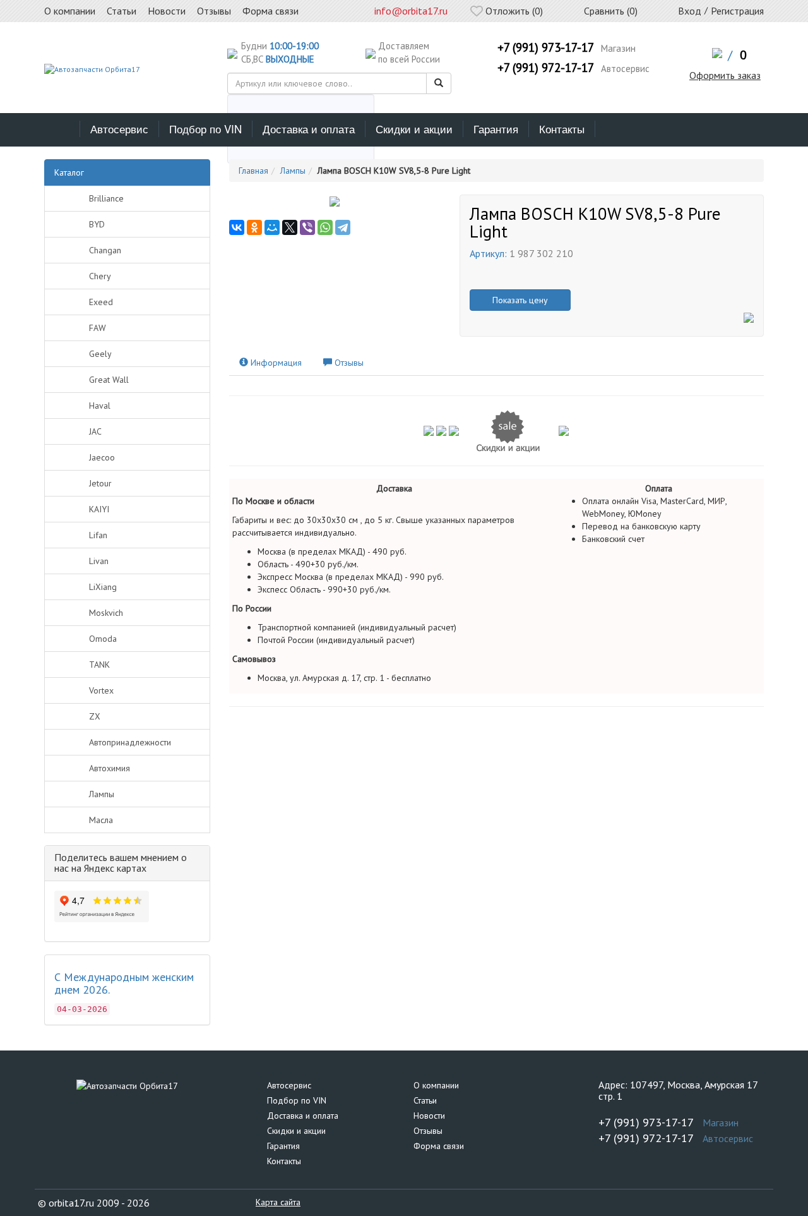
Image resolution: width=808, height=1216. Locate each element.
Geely (100, 353)
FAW (97, 328)
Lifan (98, 535)
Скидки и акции (414, 128)
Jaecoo (102, 457)
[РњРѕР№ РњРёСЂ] (272, 227)
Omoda (103, 638)
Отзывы (428, 1130)
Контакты (562, 128)
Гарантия (495, 128)
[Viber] (307, 227)
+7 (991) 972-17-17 (545, 67)
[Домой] (62, 129)
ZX (94, 716)
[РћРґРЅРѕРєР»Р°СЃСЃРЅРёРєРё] (254, 227)
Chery (100, 276)
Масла (101, 820)
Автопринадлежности (130, 742)
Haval (99, 405)
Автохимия (109, 768)
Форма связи (438, 1146)
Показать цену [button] (520, 300)
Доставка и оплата (309, 128)
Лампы (101, 794)
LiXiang (103, 587)
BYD (97, 224)
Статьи (425, 1100)
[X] (289, 227)
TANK (99, 664)
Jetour (100, 483)
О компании (436, 1085)
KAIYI (99, 509)
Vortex (101, 690)
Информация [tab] (275, 362)
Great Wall (109, 379)
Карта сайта (278, 1202)
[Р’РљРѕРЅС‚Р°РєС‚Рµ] (236, 227)
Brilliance (106, 198)
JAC (95, 431)
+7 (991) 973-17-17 (545, 47)
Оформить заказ (725, 75)
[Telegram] (342, 227)
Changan (105, 250)
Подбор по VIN (205, 128)
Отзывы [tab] (348, 362)
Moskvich (106, 612)
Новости (429, 1115)
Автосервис (119, 128)
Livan (99, 561)
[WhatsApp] (325, 227)
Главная (253, 170)
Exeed (101, 302)
